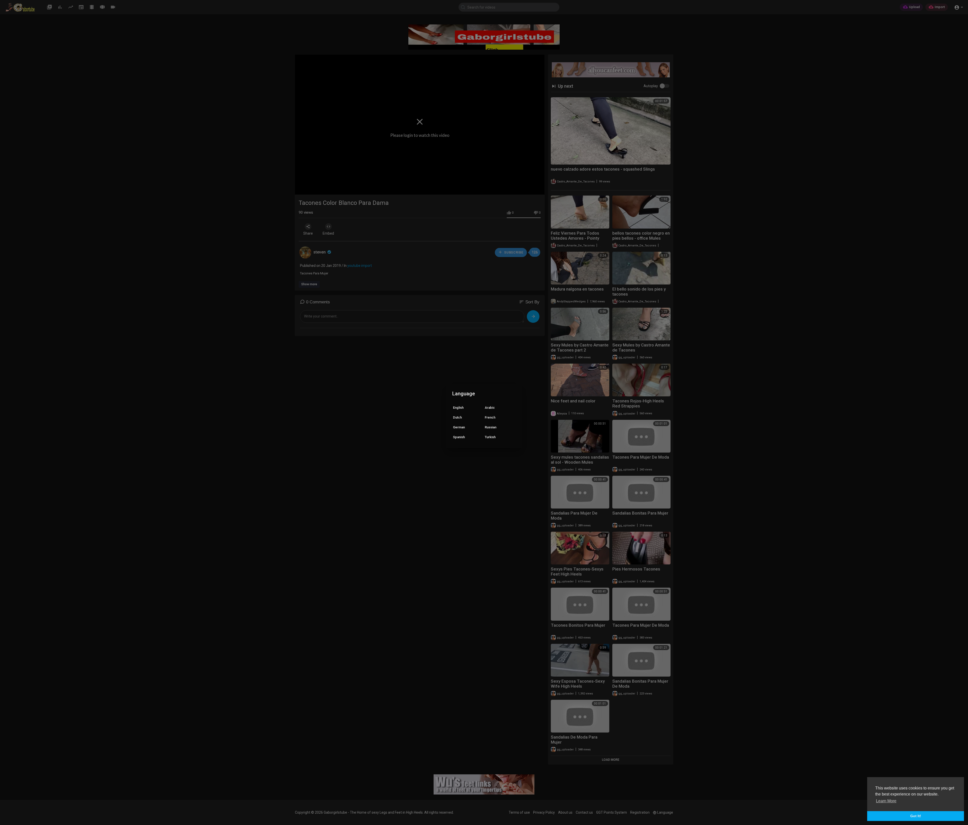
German (459, 427)
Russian (490, 427)
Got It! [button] (915, 816)
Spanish (459, 437)
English (458, 407)
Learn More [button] (886, 801)
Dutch (457, 417)
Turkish (490, 437)
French (490, 417)
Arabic (490, 407)
